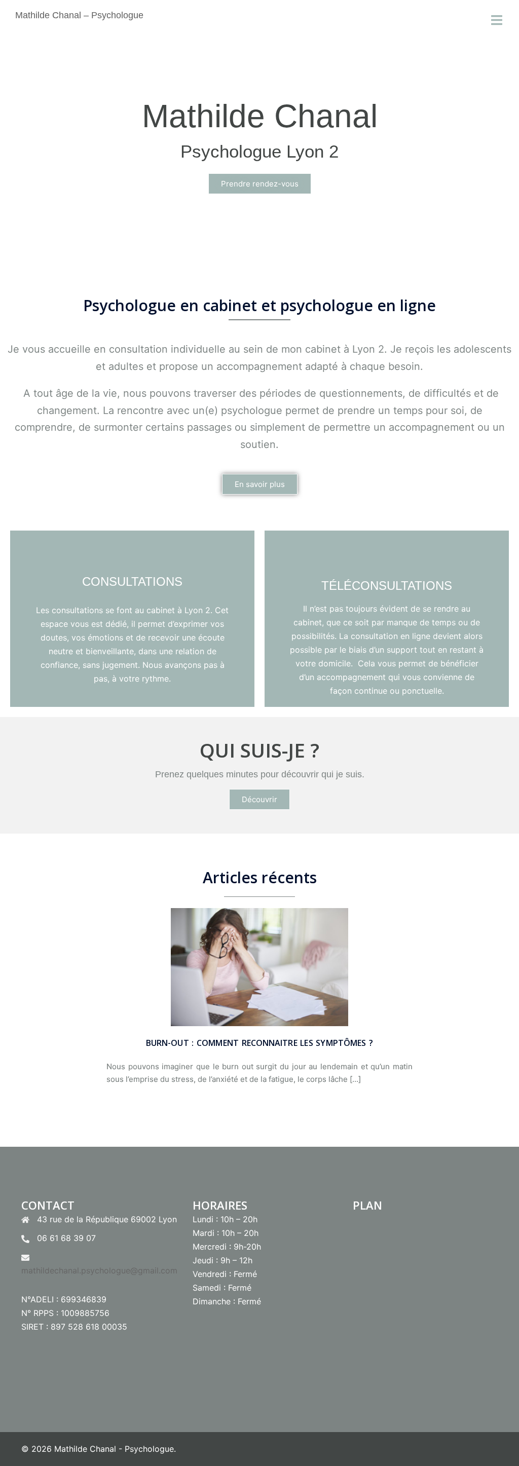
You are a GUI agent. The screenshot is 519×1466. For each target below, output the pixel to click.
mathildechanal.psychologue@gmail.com (99, 1270)
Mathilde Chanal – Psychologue (79, 15)
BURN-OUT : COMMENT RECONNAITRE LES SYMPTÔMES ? (259, 1042)
